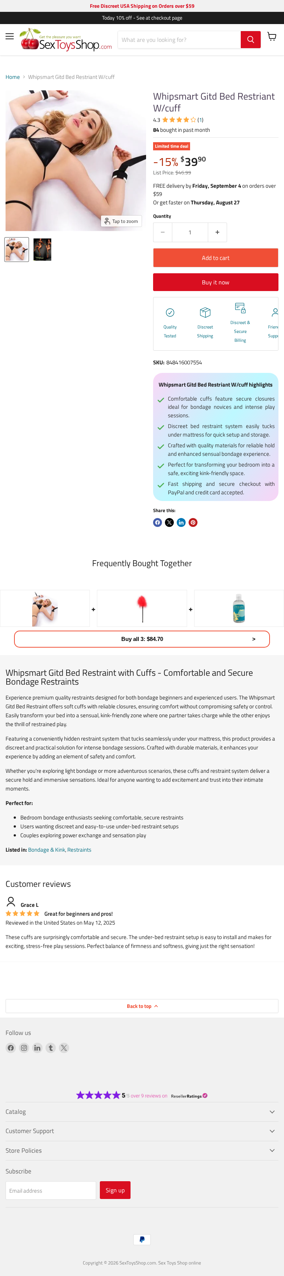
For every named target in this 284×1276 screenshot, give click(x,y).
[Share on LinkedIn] (181, 522)
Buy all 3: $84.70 (142, 639)
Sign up (115, 1190)
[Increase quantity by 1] (217, 232)
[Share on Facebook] (157, 522)
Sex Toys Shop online (179, 1262)
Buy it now (215, 282)
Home (13, 77)
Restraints (79, 849)
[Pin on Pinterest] (193, 522)
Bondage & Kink (46, 849)
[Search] (251, 39)
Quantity (162, 216)
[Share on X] (169, 522)
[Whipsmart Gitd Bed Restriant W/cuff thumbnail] (16, 249)
